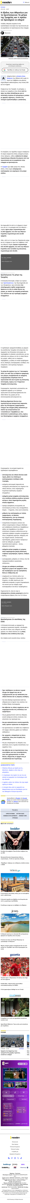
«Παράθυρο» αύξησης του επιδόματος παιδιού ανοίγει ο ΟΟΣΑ (15, 863)
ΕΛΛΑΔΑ (3, 7)
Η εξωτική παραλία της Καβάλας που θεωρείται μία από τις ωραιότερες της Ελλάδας (14, 900)
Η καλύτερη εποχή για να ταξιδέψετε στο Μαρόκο (13, 905)
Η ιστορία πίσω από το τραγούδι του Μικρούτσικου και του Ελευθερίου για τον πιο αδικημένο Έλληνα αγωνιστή (14, 789)
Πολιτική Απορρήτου (15, 1146)
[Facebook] (12, 1158)
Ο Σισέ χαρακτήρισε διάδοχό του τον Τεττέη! (12, 989)
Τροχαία (5, 167)
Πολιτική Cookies (15, 1149)
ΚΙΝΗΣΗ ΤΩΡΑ (23, 815)
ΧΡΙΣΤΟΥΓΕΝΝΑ (11, 813)
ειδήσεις (15, 801)
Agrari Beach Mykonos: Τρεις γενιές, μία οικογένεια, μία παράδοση (14, 1024)
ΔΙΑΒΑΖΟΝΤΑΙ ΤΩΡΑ (8, 765)
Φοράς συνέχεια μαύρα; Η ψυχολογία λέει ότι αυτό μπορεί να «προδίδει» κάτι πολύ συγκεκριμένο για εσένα (14, 947)
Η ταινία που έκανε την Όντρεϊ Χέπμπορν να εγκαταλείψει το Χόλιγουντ (12, 940)
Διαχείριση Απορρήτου (15, 1154)
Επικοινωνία (15, 1141)
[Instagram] (15, 1158)
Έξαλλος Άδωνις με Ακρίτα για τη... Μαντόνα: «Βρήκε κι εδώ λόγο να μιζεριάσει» (12, 770)
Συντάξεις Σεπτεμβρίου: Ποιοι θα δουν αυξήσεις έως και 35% (14, 852)
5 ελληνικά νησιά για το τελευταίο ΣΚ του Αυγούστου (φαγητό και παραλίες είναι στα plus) (14, 934)
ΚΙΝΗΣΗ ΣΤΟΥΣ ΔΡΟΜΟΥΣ (10, 815)
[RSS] (9, 1158)
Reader (18, 798)
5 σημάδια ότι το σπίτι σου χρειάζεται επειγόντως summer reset (14, 1019)
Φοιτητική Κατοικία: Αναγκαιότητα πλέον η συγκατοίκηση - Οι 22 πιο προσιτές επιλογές (12, 858)
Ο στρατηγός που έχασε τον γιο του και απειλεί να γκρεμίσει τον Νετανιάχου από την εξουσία (14, 777)
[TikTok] (21, 1158)
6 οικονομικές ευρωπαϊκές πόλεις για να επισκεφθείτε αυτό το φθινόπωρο (15, 894)
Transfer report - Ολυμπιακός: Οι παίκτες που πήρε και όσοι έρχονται (14, 978)
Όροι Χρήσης (15, 1144)
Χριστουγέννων (8, 283)
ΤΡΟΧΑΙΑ (15, 817)
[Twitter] (18, 1158)
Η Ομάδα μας (15, 1151)
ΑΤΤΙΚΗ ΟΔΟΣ (20, 813)
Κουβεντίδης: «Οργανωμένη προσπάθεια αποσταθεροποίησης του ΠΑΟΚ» (11, 984)
